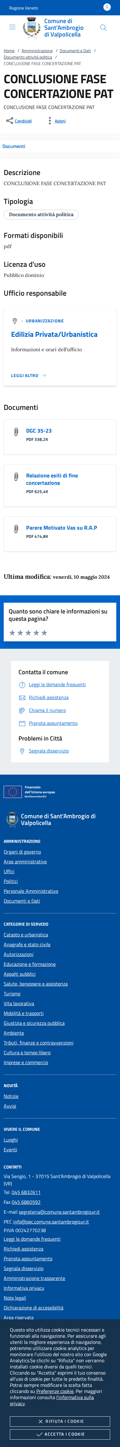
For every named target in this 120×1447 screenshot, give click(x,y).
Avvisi (10, 1106)
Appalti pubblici (20, 974)
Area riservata (19, 1317)
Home (9, 50)
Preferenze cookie (55, 1391)
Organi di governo (22, 851)
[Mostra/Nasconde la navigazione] (12, 27)
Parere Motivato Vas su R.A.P (61, 527)
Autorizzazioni (19, 954)
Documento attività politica (28, 57)
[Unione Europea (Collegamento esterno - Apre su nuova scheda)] (60, 793)
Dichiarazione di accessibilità (33, 1307)
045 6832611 (26, 1192)
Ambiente (14, 1033)
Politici (11, 881)
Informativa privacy (24, 1288)
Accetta (65, 1434)
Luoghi (11, 1139)
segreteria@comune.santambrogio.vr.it (59, 1212)
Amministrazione (37, 50)
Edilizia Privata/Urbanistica (54, 334)
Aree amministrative (25, 861)
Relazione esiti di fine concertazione (52, 479)
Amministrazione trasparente (34, 1278)
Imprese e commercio (26, 1062)
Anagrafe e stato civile (27, 944)
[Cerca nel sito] (103, 27)
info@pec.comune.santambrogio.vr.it (51, 1221)
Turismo (12, 993)
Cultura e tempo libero (27, 1052)
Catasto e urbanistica (26, 934)
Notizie (11, 1096)
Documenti (13, 146)
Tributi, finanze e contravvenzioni (39, 1042)
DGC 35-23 (39, 430)
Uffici (9, 871)
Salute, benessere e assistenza (36, 983)
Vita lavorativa (19, 1003)
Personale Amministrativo (31, 891)
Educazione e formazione (30, 964)
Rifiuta (65, 1421)
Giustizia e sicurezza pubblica (34, 1023)
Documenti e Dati (75, 50)
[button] (23, 8)
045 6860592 (26, 1202)
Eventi (10, 1149)
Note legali (15, 1297)
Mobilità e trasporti (24, 1013)
